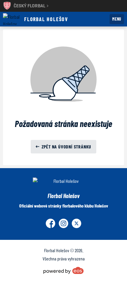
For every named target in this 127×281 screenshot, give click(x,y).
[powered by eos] (63, 270)
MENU (116, 18)
